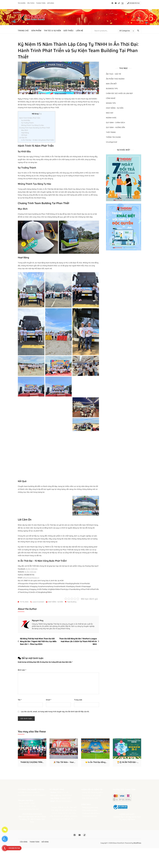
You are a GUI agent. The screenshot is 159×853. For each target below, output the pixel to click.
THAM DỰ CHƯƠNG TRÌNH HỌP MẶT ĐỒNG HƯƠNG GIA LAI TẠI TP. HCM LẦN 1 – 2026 (32, 762)
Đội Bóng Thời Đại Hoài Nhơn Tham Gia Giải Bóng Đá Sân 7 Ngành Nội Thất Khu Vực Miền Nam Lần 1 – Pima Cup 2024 (38, 641)
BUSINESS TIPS (112, 88)
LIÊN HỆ (79, 30)
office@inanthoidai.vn (31, 577)
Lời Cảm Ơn (23, 137)
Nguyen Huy (37, 620)
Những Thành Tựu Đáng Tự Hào (32, 125)
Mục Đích (24, 130)
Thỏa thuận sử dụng (89, 810)
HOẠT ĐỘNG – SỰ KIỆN (114, 108)
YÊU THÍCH (30, 3)
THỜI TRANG (111, 132)
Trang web (78, 699)
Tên (20, 699)
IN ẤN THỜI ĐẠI (31, 569)
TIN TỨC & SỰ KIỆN (52, 30)
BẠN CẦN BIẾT (111, 84)
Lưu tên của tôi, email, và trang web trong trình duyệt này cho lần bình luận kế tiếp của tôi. (55, 711)
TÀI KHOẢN (21, 3)
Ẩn (40, 114)
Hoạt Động (25, 133)
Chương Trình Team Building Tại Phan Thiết (34, 128)
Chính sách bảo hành (90, 807)
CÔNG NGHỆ (110, 98)
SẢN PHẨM (36, 30)
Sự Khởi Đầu (25, 120)
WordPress (137, 843)
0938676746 (134, 3)
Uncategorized (111, 142)
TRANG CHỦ (23, 30)
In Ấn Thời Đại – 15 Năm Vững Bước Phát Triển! (37, 140)
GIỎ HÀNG (50, 3)
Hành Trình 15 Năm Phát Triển (29, 118)
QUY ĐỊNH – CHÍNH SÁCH (115, 122)
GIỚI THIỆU (68, 30)
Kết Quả (24, 135)
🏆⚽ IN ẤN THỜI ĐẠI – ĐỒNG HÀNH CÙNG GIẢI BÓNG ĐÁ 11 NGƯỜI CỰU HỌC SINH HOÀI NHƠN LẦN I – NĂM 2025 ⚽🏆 (127, 762)
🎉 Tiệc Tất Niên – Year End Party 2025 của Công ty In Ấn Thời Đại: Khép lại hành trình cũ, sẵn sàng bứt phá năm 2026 (63, 762)
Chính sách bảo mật (89, 816)
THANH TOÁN (40, 3)
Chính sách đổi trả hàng (91, 813)
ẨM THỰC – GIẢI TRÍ (113, 74)
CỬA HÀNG (23, 842)
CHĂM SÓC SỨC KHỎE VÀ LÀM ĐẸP (119, 93)
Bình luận (22, 670)
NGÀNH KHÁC (111, 118)
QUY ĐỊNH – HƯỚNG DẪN (115, 127)
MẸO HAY (109, 113)
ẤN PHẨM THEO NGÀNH (115, 79)
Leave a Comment (38, 602)
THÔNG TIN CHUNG (113, 137)
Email (48, 699)
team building (71, 602)
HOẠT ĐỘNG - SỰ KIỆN (55, 602)
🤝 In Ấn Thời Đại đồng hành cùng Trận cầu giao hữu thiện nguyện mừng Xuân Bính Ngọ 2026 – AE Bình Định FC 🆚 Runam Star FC (95, 762)
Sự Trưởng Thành (27, 123)
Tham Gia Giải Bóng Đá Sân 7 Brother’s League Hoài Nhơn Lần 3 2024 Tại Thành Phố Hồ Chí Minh (78, 641)
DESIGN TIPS (111, 103)
